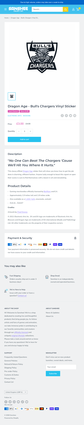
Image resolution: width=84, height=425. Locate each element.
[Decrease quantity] (19, 131)
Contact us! (22, 295)
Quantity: (11, 131)
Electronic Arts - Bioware (19, 116)
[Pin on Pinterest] (66, 115)
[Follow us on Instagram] (14, 401)
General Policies (10, 361)
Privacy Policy (9, 378)
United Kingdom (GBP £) (14, 392)
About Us (49, 316)
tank (33, 199)
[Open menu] (5, 9)
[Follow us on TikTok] (22, 401)
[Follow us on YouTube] (18, 401)
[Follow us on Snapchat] (26, 401)
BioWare (47, 191)
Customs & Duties (11, 375)
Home (6, 18)
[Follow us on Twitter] (10, 401)
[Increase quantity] (30, 131)
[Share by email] (74, 115)
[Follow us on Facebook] (5, 401)
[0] (77, 9)
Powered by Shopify (11, 418)
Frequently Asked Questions (15, 357)
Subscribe (53, 373)
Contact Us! (9, 382)
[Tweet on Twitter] (70, 115)
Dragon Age (28, 171)
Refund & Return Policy (13, 364)
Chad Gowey (22, 212)
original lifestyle (18, 335)
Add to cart (24, 139)
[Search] (65, 9)
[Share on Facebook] (62, 115)
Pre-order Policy (10, 371)
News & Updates (52, 312)
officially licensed (21, 332)
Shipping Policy (10, 368)
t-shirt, (28, 199)
